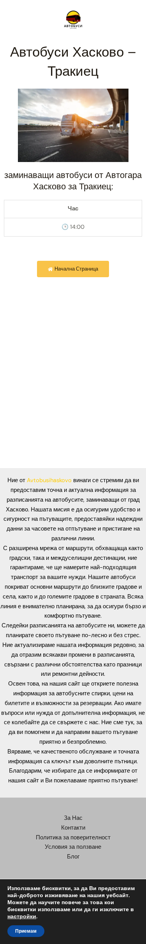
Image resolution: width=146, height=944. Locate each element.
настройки (21, 916)
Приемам (26, 931)
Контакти (73, 828)
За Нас (73, 818)
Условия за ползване (73, 847)
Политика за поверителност (73, 837)
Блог (73, 856)
